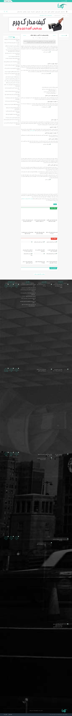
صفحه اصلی (10, 714)
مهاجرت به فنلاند (30, 198)
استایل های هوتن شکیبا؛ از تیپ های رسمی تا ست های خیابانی (52, 262)
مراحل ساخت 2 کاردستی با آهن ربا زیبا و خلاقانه (12, 82)
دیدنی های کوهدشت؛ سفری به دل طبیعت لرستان (12, 77)
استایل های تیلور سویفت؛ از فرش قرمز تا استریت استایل (27, 262)
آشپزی (49, 12)
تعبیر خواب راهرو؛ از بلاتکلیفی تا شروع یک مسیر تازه (12, 71)
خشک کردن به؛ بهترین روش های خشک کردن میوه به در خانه (57, 370)
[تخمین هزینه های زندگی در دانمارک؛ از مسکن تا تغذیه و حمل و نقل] (27, 215)
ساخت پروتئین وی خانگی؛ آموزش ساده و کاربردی (12, 78)
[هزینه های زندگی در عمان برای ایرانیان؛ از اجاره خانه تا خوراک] (27, 227)
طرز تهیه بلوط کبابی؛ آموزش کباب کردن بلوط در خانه (12, 80)
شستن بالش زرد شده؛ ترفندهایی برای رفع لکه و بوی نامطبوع (41, 370)
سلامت (45, 12)
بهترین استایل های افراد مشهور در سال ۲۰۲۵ (40, 262)
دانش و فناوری (38, 12)
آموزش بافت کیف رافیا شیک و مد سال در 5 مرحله (41, 458)
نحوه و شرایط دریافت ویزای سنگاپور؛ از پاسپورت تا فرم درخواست (52, 220)
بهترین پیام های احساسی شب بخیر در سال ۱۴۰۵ (12, 117)
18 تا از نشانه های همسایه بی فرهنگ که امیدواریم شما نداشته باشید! (41, 544)
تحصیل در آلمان (32, 130)
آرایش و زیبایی (57, 12)
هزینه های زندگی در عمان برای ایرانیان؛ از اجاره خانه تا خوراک (27, 233)
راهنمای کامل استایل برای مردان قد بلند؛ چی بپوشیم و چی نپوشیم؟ (57, 286)
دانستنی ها (33, 12)
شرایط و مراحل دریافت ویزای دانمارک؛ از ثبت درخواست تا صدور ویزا (39, 220)
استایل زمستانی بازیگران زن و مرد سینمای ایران (40, 250)
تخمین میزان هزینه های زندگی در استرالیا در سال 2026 (52, 233)
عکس (42, 12)
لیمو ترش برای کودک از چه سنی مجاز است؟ (13, 48)
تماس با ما (63, 1)
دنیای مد (28, 12)
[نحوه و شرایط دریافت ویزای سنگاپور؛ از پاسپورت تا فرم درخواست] (51, 215)
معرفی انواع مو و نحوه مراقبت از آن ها (14, 56)
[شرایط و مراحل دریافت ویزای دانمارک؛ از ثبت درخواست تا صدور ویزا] (39, 215)
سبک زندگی (63, 12)
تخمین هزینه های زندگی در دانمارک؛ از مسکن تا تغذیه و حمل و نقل (27, 220)
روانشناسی (24, 12)
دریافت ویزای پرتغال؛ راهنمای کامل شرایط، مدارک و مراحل (39, 233)
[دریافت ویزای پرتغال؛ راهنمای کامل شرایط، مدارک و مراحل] (39, 227)
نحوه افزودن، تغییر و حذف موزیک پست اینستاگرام (12, 46)
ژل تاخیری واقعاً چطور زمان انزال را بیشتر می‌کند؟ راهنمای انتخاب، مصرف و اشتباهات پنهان (12, 50)
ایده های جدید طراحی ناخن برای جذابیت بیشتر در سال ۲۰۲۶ (27, 250)
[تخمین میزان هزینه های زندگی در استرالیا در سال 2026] (51, 227)
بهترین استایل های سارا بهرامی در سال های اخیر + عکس (52, 250)
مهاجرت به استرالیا (24, 198)
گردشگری (52, 12)
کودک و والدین (19, 12)
